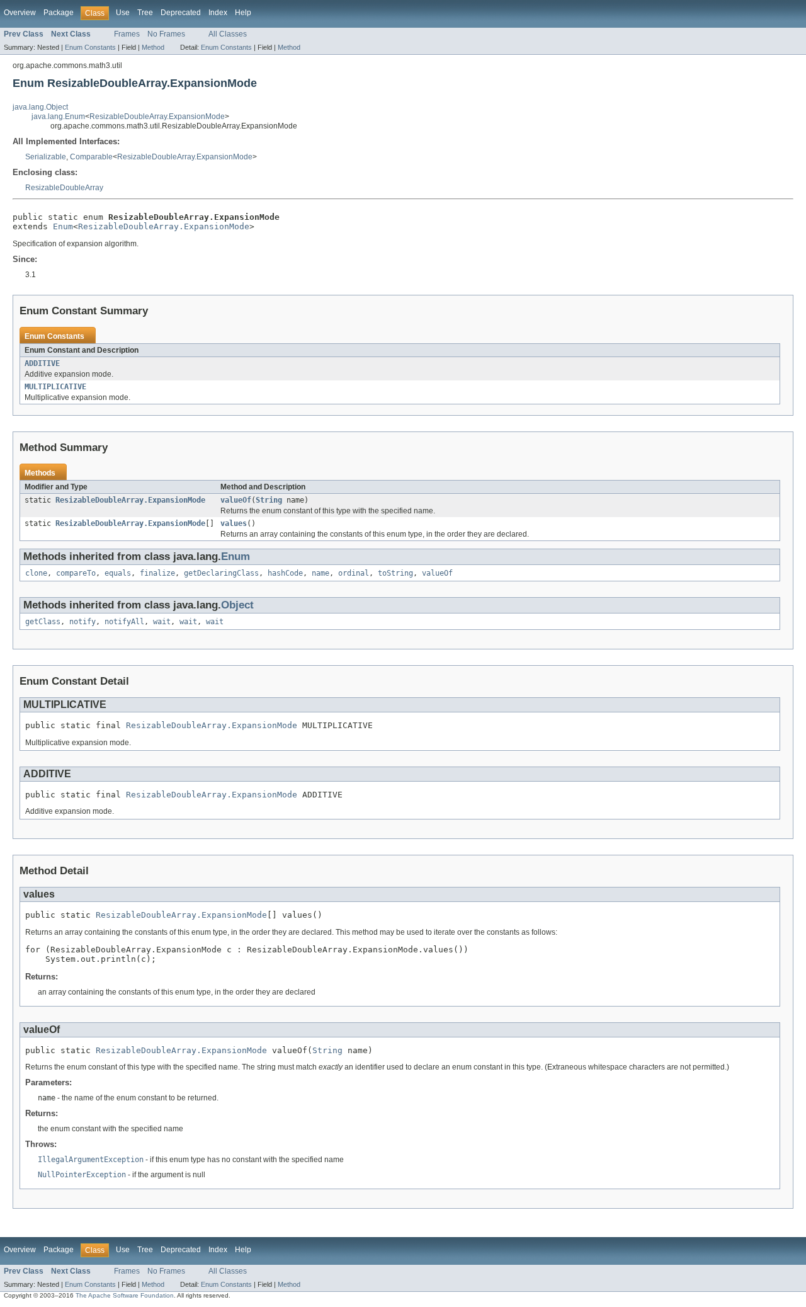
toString (395, 573)
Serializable (45, 156)
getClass (42, 621)
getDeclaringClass (221, 573)
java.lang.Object (40, 107)
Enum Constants (90, 47)
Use (123, 12)
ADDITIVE (42, 363)
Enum (63, 226)
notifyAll (124, 621)
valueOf (235, 500)
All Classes (227, 34)
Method (153, 47)
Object (237, 605)
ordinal (353, 573)
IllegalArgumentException (91, 1159)
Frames (127, 34)
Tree (145, 12)
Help (243, 12)
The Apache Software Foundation (125, 1295)
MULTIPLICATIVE (55, 386)
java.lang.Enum (58, 116)
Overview (20, 12)
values (233, 523)
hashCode (285, 573)
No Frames (166, 34)
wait (162, 621)
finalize (157, 573)
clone (36, 573)
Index (217, 12)
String (269, 500)
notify (82, 621)
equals (118, 573)
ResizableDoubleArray (64, 187)
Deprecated (181, 12)
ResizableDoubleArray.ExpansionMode (157, 116)
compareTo (76, 573)
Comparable (91, 156)
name (320, 573)
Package (58, 12)
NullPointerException (82, 1174)
